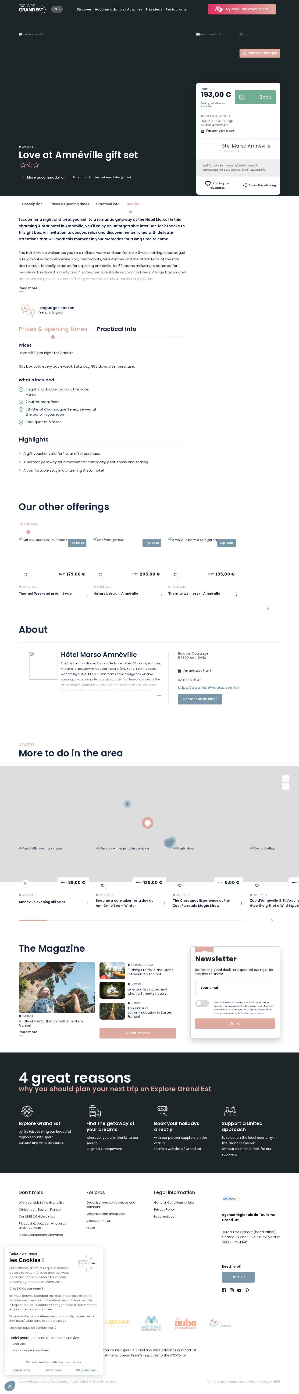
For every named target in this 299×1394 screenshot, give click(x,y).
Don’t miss (31, 1192)
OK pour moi (86, 1370)
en (55, 9)
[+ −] (149, 824)
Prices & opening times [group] (53, 330)
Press (90, 1227)
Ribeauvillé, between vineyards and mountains (42, 1225)
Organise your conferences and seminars (110, 1204)
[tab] (33, 920)
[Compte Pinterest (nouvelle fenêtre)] (246, 1291)
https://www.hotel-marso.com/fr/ (208, 688)
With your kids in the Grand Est (41, 1202)
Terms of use (216, 1382)
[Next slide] (268, 608)
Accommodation (109, 9)
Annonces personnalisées (31, 1350)
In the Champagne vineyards (41, 1234)
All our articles (137, 1033)
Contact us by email (200, 699)
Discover (84, 9)
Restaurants (176, 9)
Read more (28, 289)
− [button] (285, 786)
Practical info (108, 204)
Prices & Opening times (69, 204)
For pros (95, 1192)
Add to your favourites (219, 185)
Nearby (133, 204)
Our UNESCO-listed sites (37, 1216)
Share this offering (262, 185)
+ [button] (285, 779)
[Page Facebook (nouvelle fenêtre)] (225, 1291)
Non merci (21, 1370)
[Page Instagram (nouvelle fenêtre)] (231, 1291)
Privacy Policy (164, 1209)
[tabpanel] (103, 385)
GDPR (276, 1382)
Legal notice (237, 1382)
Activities (134, 9)
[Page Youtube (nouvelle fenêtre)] (239, 1291)
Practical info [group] (116, 330)
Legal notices (164, 1216)
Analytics (19, 1344)
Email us (238, 1277)
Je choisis (53, 1370)
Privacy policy (259, 1382)
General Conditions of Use (174, 1202)
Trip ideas (154, 9)
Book (265, 97)
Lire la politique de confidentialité (32, 1328)
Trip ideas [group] (28, 524)
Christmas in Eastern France (40, 1209)
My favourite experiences (247, 9)
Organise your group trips (105, 1213)
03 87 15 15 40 (190, 680)
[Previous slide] (259, 608)
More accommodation (46, 177)
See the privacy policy (252, 1013)
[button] (9, 1386)
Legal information (174, 1192)
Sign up (235, 1023)
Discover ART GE (98, 1220)
